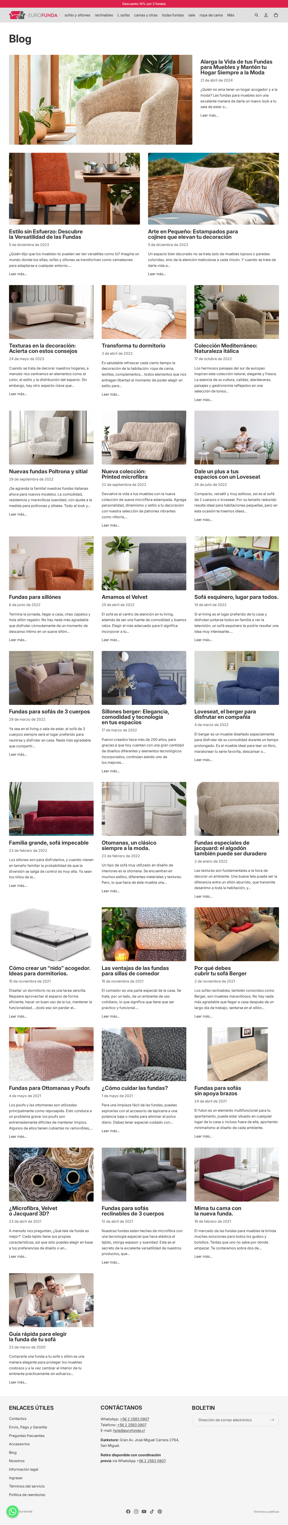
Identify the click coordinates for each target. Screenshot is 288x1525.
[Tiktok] (152, 1511)
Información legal (23, 1469)
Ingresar (16, 1477)
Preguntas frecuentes (27, 1435)
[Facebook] (128, 1511)
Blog (13, 1452)
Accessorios (19, 1444)
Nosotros (17, 1461)
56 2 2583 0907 (152, 1460)
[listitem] (230, 15)
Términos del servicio (27, 1486)
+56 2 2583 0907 (134, 1419)
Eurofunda (25, 1511)
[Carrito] (276, 15)
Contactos (17, 1418)
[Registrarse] (272, 1420)
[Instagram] (136, 1511)
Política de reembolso (27, 1494)
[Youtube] (144, 1511)
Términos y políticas (266, 1511)
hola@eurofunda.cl (129, 1430)
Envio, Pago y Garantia (28, 1427)
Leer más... (209, 115)
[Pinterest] (159, 1511)
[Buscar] (256, 15)
